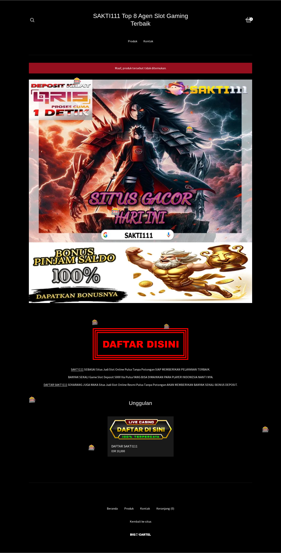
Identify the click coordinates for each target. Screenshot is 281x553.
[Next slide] (247, 188)
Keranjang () (165, 508)
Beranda (112, 508)
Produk (132, 41)
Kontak (148, 41)
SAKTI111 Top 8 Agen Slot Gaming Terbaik (140, 19)
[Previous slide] (34, 188)
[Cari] (32, 19)
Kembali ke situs (140, 521)
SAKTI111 (77, 369)
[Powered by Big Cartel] (140, 534)
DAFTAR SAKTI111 (55, 385)
